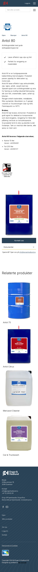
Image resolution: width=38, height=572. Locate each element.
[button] (34, 3)
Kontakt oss (19, 240)
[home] (5, 4)
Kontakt (4, 535)
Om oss (4, 527)
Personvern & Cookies (10, 545)
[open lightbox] (19, 213)
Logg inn (27, 3)
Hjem (3, 515)
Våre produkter (7, 519)
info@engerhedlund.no (27, 252)
